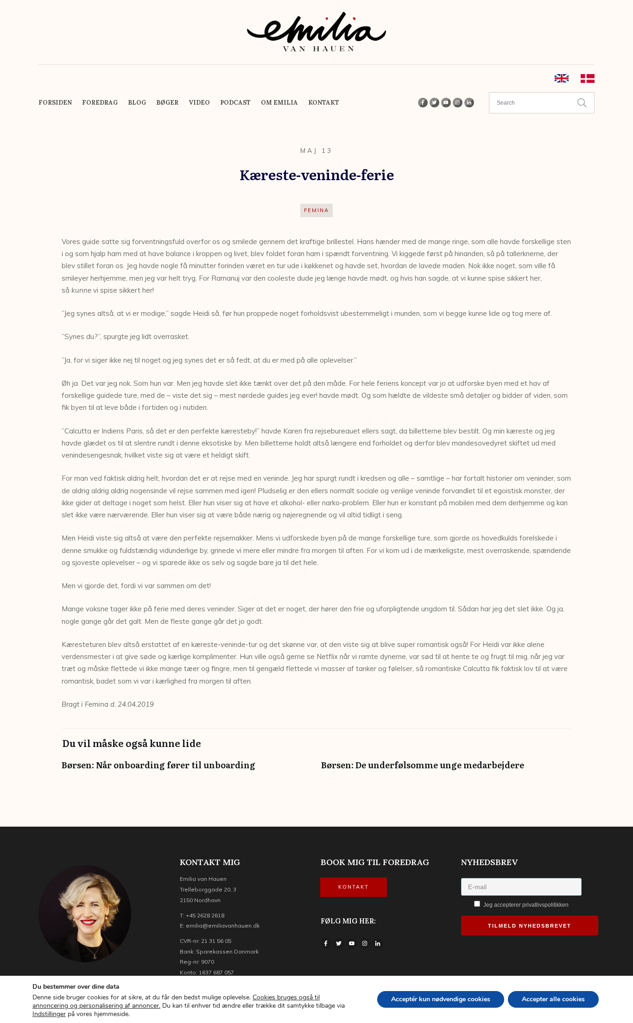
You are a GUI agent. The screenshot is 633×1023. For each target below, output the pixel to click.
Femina (316, 210)
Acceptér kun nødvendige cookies (440, 999)
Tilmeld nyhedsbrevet (529, 926)
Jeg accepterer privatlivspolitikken (525, 905)
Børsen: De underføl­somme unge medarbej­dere (446, 769)
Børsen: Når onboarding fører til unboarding (187, 769)
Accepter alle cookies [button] (553, 999)
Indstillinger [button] (49, 1014)
